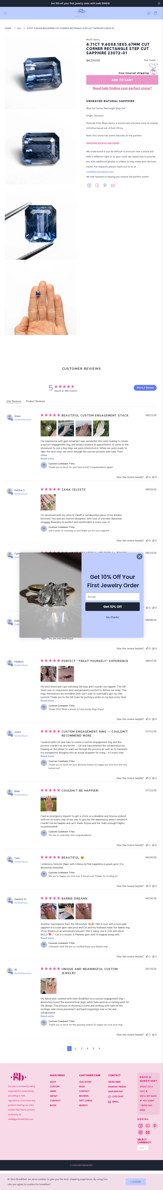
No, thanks (112, 617)
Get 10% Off (112, 606)
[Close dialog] (139, 556)
